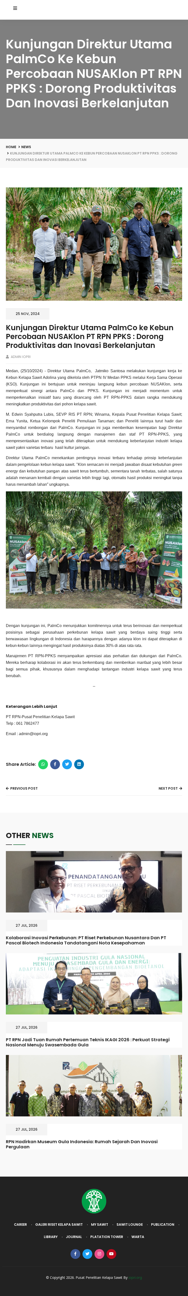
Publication (162, 1224)
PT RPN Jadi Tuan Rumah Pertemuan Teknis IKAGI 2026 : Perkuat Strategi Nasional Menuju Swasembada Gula (88, 1042)
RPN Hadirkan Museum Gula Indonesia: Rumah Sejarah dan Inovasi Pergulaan (82, 1144)
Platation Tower (106, 1236)
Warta (137, 1236)
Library (51, 1236)
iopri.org (135, 1277)
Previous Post (24, 788)
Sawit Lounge (130, 1224)
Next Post (168, 788)
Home (11, 146)
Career (20, 1224)
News (26, 146)
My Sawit (99, 1224)
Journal (74, 1236)
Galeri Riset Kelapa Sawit (59, 1224)
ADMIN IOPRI (20, 356)
